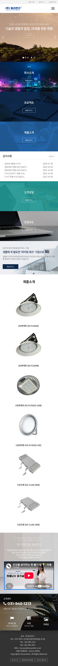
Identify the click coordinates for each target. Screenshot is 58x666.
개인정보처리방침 (27, 660)
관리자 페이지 (41, 660)
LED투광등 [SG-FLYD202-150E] (28, 405)
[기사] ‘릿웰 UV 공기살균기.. (15, 176)
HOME (32, 2)
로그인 (42, 2)
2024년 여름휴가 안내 (13, 163)
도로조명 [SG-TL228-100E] (28, 524)
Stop (34, 57)
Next (56, 37)
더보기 (51, 156)
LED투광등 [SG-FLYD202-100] (28, 445)
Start (31, 57)
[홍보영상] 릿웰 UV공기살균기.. (16, 167)
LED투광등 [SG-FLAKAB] (28, 365)
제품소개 (29, 282)
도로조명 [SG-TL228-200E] (28, 484)
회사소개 (15, 660)
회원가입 (53, 2)
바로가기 (29, 35)
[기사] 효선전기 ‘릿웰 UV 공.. (15, 173)
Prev (2, 37)
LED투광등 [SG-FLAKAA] (28, 325)
